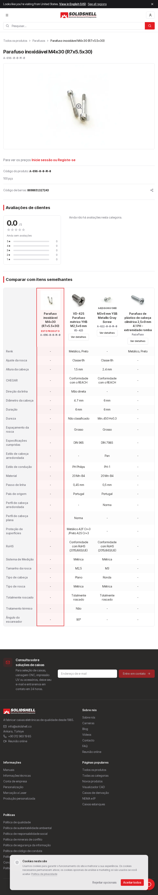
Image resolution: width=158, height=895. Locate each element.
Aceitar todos (132, 882)
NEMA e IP (88, 798)
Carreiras (88, 723)
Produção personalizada (19, 798)
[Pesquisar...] (150, 25)
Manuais (8, 770)
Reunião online (17, 741)
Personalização (13, 787)
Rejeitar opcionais (104, 882)
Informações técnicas (17, 775)
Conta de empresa (15, 781)
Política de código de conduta (22, 851)
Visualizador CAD (93, 787)
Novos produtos (92, 781)
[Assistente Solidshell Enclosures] (149, 884)
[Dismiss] (152, 4)
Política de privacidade (44, 874)
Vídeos (86, 734)
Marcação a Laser (15, 792)
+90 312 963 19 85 (19, 736)
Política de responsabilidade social (25, 833)
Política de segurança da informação (27, 845)
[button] (79, 106)
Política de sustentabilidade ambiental (27, 828)
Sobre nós (88, 717)
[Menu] (7, 15)
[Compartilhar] (152, 190)
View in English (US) (72, 4)
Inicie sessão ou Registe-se (54, 160)
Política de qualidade (17, 822)
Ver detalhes (78, 336)
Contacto (88, 740)
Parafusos (39, 40)
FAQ (85, 746)
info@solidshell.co (19, 726)
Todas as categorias (95, 775)
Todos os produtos (15, 40)
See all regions (97, 4)
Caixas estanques (93, 804)
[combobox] (74, 25)
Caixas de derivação (95, 792)
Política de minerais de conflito (22, 839)
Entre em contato (134, 673)
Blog (85, 729)
